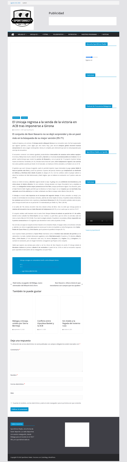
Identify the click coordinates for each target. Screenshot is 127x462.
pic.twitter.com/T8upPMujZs (50, 267)
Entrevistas (72, 34)
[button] (26, 34)
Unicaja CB (33, 34)
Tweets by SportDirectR (93, 230)
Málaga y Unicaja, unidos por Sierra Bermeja (20, 323)
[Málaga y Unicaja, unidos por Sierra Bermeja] (22, 297)
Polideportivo (58, 34)
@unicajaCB (27, 264)
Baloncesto (16, 117)
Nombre (14, 375)
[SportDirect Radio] (12, 34)
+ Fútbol (45, 34)
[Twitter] (86, 66)
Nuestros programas (89, 34)
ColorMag (44, 457)
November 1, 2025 (43, 271)
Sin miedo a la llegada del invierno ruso (71, 323)
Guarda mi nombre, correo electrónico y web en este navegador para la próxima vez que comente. (47, 403)
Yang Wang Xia (30, 130)
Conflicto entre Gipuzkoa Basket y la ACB (45, 323)
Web (12, 393)
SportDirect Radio (26, 457)
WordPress (52, 457)
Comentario (15, 350)
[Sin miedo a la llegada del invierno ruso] (72, 297)
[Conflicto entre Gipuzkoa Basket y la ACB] (47, 297)
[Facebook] (86, 63)
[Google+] (86, 69)
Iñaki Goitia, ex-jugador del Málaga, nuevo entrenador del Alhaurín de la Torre (27, 284)
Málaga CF (21, 34)
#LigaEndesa (37, 267)
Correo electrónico (18, 384)
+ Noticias (105, 34)
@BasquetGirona (28, 267)
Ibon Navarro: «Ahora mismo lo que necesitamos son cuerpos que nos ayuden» (65, 284)
